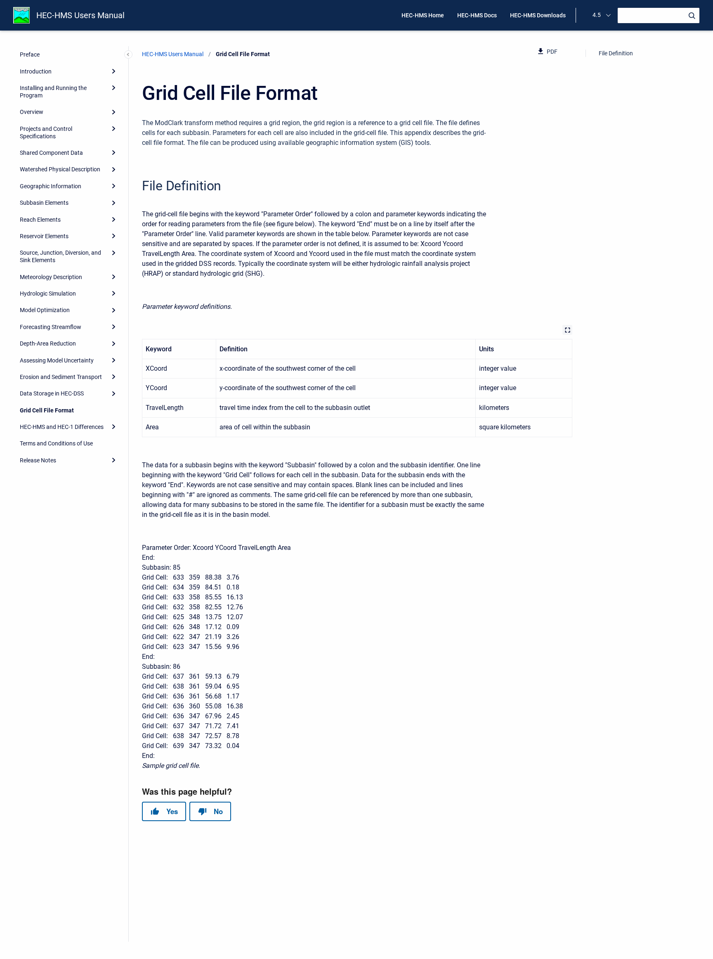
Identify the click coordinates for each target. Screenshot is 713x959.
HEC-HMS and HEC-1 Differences (62, 427)
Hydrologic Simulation (48, 293)
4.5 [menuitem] (597, 15)
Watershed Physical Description (60, 169)
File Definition (616, 53)
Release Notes (38, 460)
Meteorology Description (51, 277)
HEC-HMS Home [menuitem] (422, 15)
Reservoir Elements (44, 236)
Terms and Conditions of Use (56, 443)
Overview (31, 112)
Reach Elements (40, 219)
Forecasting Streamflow (50, 327)
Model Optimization (45, 310)
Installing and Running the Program (53, 92)
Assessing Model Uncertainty (57, 360)
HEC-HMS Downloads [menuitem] (538, 15)
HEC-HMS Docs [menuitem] (477, 15)
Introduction (36, 71)
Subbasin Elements (44, 202)
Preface (30, 54)
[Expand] (113, 71)
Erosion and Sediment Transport (61, 377)
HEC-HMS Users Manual (80, 15)
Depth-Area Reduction (48, 343)
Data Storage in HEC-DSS (52, 393)
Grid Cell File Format (47, 410)
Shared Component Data (51, 152)
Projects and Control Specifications (46, 132)
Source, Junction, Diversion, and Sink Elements (60, 256)
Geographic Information (50, 186)
